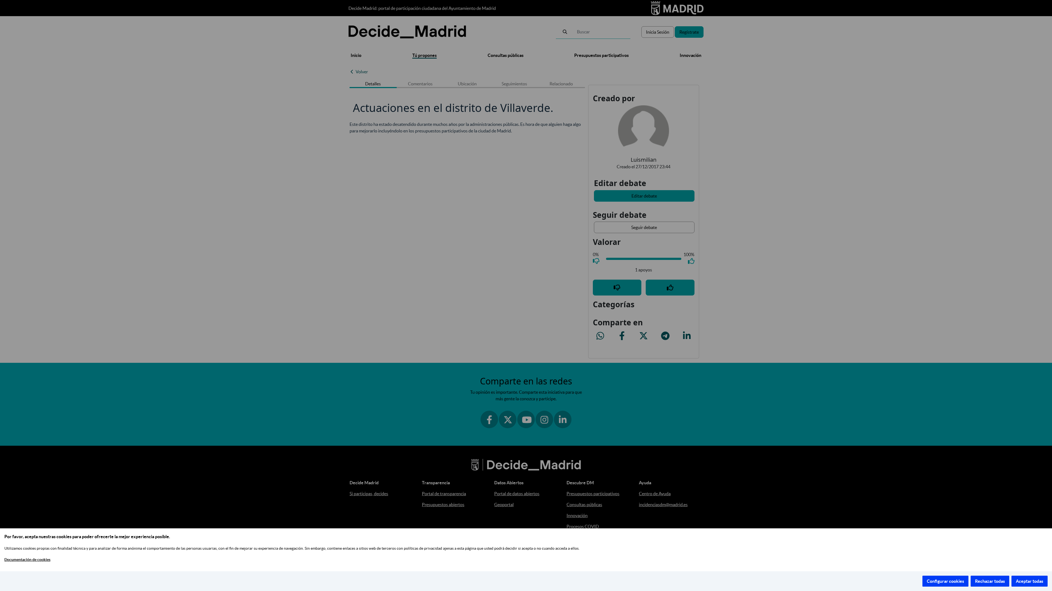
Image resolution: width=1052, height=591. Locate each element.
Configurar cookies (945, 581)
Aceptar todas (1029, 581)
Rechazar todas (990, 581)
